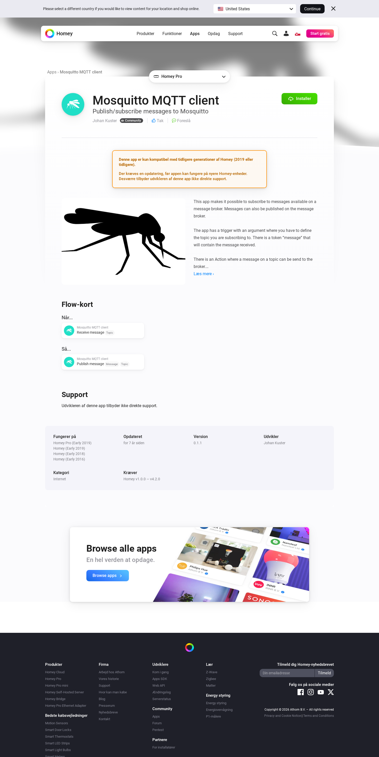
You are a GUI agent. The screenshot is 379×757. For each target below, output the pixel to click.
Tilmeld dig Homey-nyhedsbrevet (305, 664)
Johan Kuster (274, 443)
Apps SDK (159, 679)
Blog (102, 699)
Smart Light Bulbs (58, 750)
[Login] (286, 33)
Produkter (145, 33)
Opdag (214, 33)
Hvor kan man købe (113, 692)
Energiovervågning (219, 710)
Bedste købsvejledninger (66, 715)
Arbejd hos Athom (112, 672)
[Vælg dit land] (297, 33)
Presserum (107, 706)
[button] (254, 8)
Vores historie (109, 679)
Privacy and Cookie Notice (282, 716)
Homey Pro (53, 679)
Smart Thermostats (59, 736)
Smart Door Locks (58, 730)
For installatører (163, 747)
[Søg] (274, 33)
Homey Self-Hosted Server (64, 692)
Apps (195, 33)
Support (235, 33)
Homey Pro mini (56, 685)
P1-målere (213, 716)
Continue (312, 8)
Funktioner (172, 33)
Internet (59, 479)
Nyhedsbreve (108, 712)
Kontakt (104, 719)
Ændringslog (161, 692)
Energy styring (216, 703)
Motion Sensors (56, 723)
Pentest (158, 730)
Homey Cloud (54, 672)
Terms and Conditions (318, 716)
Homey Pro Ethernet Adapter (65, 706)
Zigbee (211, 679)
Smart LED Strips (57, 743)
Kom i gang (160, 672)
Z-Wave (211, 672)
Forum (157, 723)
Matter (211, 685)
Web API (158, 685)
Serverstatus (161, 699)
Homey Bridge (55, 699)
